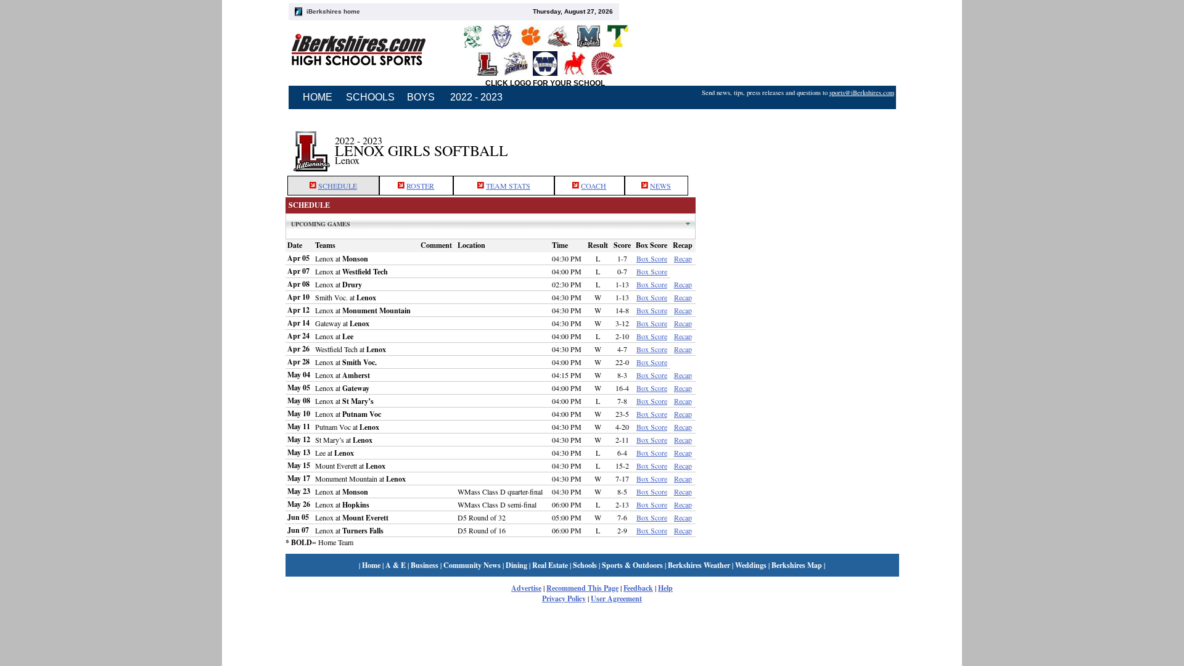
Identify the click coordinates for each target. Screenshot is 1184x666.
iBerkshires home (333, 11)
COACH (593, 186)
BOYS (421, 97)
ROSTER (420, 186)
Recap (683, 258)
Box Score (651, 258)
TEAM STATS (508, 186)
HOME (317, 97)
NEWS (660, 186)
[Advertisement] (797, 143)
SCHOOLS (370, 97)
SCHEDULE (337, 186)
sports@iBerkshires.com (861, 92)
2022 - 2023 (476, 97)
